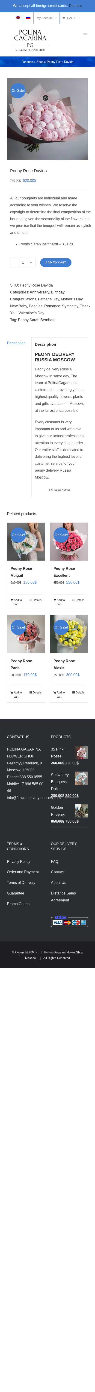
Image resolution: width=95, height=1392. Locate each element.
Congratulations (23, 299)
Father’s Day (48, 299)
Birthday (57, 292)
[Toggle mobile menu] (85, 33)
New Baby (18, 306)
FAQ (54, 862)
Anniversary (39, 292)
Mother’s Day (72, 299)
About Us (58, 883)
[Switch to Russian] (28, 18)
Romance (52, 306)
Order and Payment (23, 872)
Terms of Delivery (21, 883)
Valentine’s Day (31, 313)
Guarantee (15, 893)
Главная (27, 62)
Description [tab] (16, 343)
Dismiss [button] (75, 6)
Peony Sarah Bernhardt (37, 320)
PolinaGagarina (61, 383)
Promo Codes (18, 904)
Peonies (35, 306)
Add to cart (55, 262)
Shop (39, 62)
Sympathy (70, 306)
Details (37, 600)
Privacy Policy (18, 862)
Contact (57, 872)
